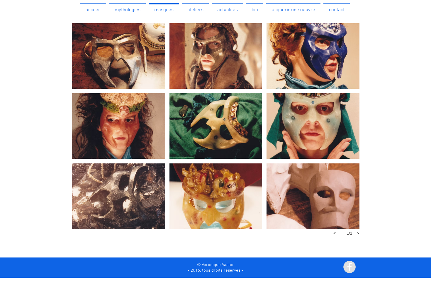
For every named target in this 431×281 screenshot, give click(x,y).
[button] (127, 7)
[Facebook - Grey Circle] (349, 267)
